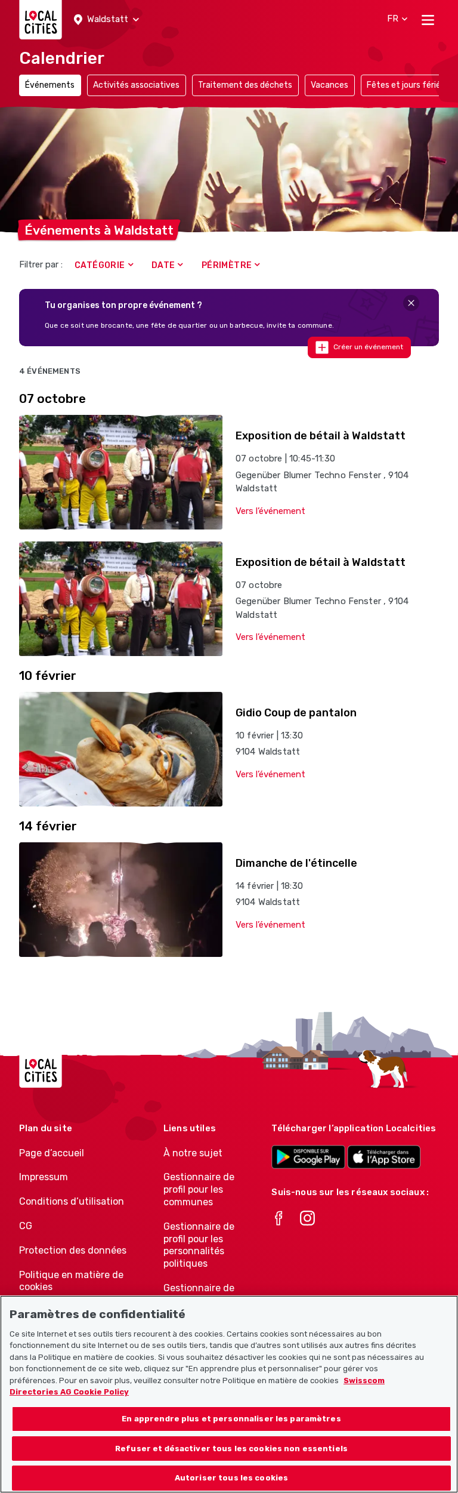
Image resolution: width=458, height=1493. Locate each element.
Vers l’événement (270, 511)
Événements (50, 85)
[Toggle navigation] (428, 19)
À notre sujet (192, 1153)
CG (25, 1226)
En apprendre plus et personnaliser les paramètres (231, 1418)
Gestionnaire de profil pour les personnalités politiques (198, 1245)
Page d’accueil (51, 1153)
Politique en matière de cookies (71, 1281)
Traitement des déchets (245, 85)
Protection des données (72, 1250)
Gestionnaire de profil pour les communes (198, 1189)
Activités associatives (136, 85)
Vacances (329, 85)
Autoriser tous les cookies (231, 1477)
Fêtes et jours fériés (406, 85)
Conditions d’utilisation (71, 1201)
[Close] (411, 303)
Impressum (43, 1177)
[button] (106, 20)
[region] (229, 1394)
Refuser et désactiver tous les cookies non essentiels (231, 1448)
